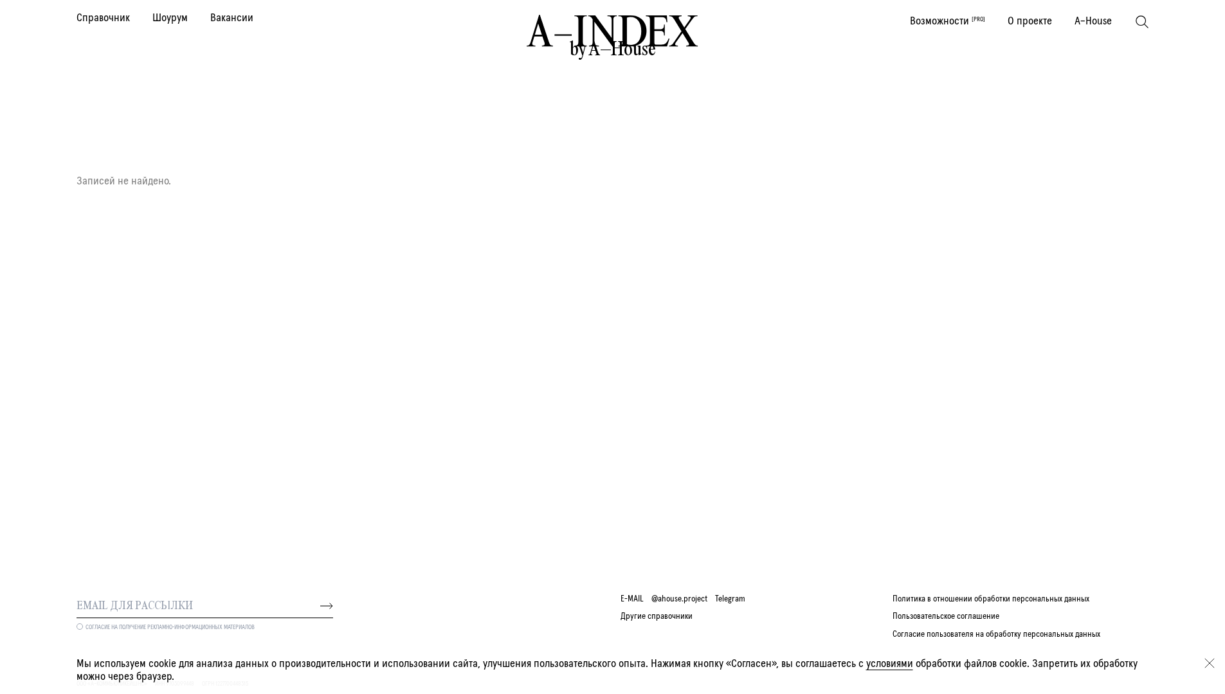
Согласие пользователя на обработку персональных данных (996, 634)
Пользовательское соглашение (946, 616)
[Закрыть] (1209, 663)
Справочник (103, 18)
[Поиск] (1142, 21)
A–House (1093, 21)
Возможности (947, 21)
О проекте (1030, 21)
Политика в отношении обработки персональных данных (991, 598)
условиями (889, 664)
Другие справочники (657, 616)
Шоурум (170, 18)
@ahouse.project (679, 598)
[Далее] (326, 606)
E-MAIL (632, 598)
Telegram (730, 598)
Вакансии (231, 18)
